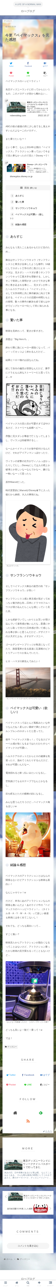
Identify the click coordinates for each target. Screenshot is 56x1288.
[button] (50, 631)
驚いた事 (19, 202)
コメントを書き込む (28, 1245)
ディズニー (12, 1047)
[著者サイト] (15, 1112)
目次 (26, 188)
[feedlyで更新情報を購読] (40, 1112)
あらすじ (19, 196)
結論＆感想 (20, 224)
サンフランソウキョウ (26, 208)
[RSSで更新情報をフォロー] (28, 1121)
